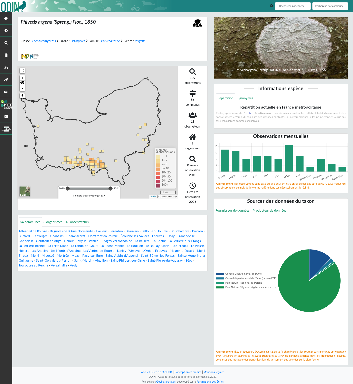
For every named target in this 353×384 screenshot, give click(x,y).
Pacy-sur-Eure (92, 255)
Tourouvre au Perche (33, 265)
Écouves (158, 236)
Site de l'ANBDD (162, 372)
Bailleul (101, 231)
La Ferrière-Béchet (32, 245)
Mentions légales (214, 372)
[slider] (68, 188)
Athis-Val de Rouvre (33, 231)
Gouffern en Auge (48, 241)
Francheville (186, 236)
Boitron (197, 231)
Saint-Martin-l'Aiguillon (91, 260)
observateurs (77, 222)
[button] (22, 83)
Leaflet (153, 196)
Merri (35, 255)
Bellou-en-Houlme (155, 231)
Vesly (73, 265)
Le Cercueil (180, 245)
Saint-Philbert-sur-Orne (128, 260)
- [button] (22, 88)
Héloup (69, 241)
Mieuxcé (48, 255)
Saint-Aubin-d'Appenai (122, 255)
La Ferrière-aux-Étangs (185, 241)
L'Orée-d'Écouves (154, 250)
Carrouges (40, 236)
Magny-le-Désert (182, 250)
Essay (171, 236)
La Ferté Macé (58, 245)
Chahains (57, 236)
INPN (248, 113)
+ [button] (22, 78)
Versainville (59, 265)
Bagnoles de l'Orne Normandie (71, 231)
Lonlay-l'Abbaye (128, 250)
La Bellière (142, 241)
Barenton (116, 231)
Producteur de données (269, 210)
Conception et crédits (187, 372)
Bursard (24, 236)
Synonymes (245, 98)
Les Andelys (39, 250)
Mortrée (63, 255)
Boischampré (180, 231)
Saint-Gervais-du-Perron (53, 260)
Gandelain (26, 241)
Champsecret (75, 236)
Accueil (145, 372)
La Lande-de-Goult (84, 245)
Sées (188, 260)
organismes (53, 222)
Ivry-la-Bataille (87, 241)
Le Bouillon (135, 245)
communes (30, 222)
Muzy (75, 255)
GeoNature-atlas (166, 382)
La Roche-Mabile (112, 245)
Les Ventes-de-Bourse (98, 250)
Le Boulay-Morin (158, 245)
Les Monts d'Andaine (65, 250)
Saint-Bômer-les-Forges (158, 255)
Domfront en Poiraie (103, 236)
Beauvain (132, 231)
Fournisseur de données (232, 210)
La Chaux (159, 241)
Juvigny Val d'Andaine (116, 241)
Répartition (225, 98)
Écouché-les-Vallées (135, 236)
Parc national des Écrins (210, 382)
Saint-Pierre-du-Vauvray (165, 260)
